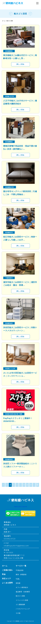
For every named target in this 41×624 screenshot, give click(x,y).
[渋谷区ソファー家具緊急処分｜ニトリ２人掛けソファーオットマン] (20, 445)
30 (31, 485)
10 (24, 485)
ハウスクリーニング (23, 609)
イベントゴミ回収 (22, 600)
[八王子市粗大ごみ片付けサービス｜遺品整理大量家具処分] (20, 82)
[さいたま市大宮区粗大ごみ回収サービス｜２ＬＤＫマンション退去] (20, 354)
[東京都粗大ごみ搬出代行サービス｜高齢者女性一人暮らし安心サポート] (20, 37)
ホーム (4, 566)
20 (27, 485)
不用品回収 (20, 570)
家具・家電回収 (21, 574)
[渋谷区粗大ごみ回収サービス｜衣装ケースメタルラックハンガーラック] (20, 309)
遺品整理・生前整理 (23, 592)
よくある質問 (7, 583)
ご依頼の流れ (7, 570)
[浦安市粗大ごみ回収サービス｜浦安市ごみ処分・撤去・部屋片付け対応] (20, 264)
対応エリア (6, 578)
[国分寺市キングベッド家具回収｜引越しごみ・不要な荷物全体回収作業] (20, 173)
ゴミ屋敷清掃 (20, 604)
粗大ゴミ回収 (20, 596)
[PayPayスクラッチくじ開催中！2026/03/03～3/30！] (20, 400)
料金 (4, 574)
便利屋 (18, 583)
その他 (18, 613)
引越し (18, 579)
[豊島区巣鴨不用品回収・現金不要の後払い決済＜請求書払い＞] (20, 127)
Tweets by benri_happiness (20, 506)
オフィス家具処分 (22, 587)
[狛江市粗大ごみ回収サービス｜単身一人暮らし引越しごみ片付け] (20, 218)
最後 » (37, 485)
